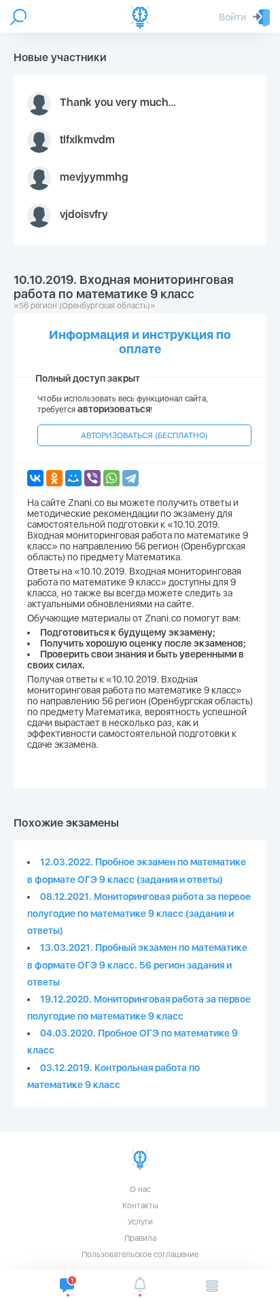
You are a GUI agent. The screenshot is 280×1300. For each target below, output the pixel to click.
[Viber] (92, 478)
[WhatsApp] (111, 478)
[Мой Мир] (73, 478)
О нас (140, 1189)
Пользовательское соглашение (140, 1254)
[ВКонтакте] (35, 478)
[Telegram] (130, 478)
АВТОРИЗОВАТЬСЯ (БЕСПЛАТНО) (144, 435)
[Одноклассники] (54, 478)
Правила (140, 1238)
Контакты (140, 1205)
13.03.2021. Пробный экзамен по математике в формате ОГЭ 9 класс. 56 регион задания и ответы (137, 964)
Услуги (140, 1222)
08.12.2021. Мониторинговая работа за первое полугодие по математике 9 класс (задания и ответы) (139, 913)
